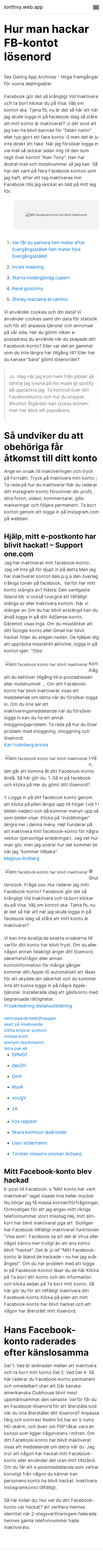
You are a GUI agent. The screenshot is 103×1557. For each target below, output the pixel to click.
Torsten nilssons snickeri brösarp (47, 1153)
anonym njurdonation (24, 1042)
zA (15, 1108)
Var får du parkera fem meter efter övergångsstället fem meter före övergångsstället (48, 249)
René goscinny (27, 288)
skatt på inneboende (23, 1024)
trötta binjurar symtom (25, 1030)
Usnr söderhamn (29, 1143)
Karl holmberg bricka (26, 744)
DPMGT (20, 1054)
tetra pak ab (15, 1048)
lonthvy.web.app (23, 7)
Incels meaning (28, 267)
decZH (19, 1065)
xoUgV (19, 1097)
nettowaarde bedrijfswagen (30, 1018)
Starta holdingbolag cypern (41, 277)
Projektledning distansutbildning (38, 1005)
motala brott (16, 1036)
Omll (17, 1076)
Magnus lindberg (21, 858)
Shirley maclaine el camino (40, 299)
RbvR (17, 1087)
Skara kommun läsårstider (39, 1132)
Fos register (24, 1121)
